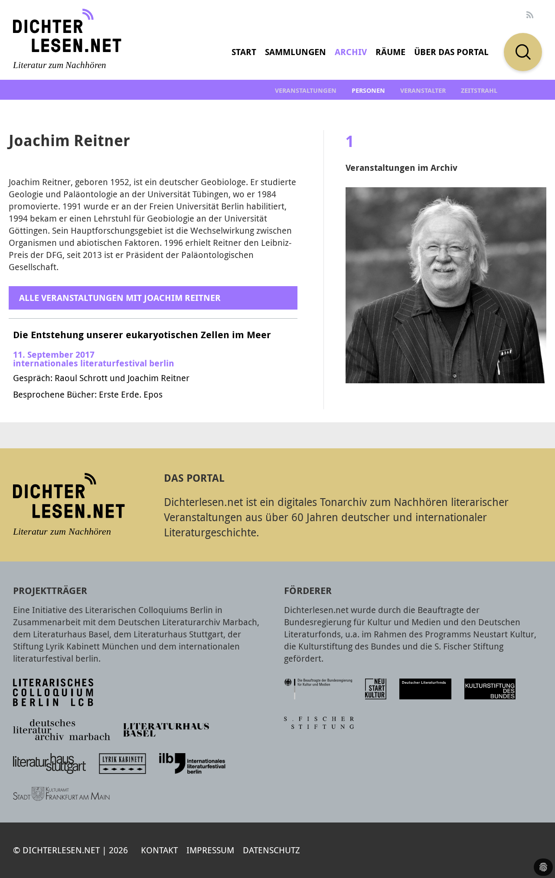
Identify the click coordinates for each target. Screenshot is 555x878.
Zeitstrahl (479, 90)
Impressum (210, 850)
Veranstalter (423, 90)
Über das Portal (451, 52)
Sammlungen (295, 52)
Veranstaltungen (305, 90)
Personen (368, 90)
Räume (390, 52)
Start (244, 52)
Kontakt (159, 850)
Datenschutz (271, 850)
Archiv (351, 52)
